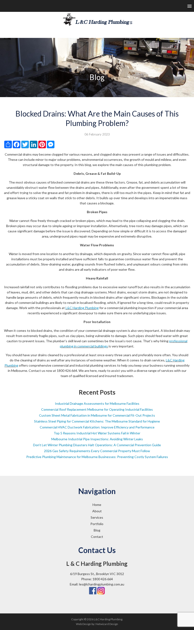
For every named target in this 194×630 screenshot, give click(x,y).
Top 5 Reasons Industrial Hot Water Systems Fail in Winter (97, 433)
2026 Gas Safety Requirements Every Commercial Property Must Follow (97, 451)
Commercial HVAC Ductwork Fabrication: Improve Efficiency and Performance (97, 427)
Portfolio (96, 524)
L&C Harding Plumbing (82, 308)
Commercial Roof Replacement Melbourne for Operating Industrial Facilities (97, 409)
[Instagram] (101, 590)
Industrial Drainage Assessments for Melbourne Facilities (97, 403)
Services (97, 517)
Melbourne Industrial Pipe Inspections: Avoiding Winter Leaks (97, 439)
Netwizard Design (107, 624)
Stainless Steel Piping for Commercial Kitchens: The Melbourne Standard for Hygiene (97, 421)
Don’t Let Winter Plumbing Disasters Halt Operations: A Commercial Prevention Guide (97, 445)
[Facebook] (93, 590)
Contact (97, 537)
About (97, 511)
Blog (97, 530)
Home (97, 505)
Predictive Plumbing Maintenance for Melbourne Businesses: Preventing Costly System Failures (97, 457)
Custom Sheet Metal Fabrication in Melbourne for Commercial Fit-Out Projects (97, 415)
